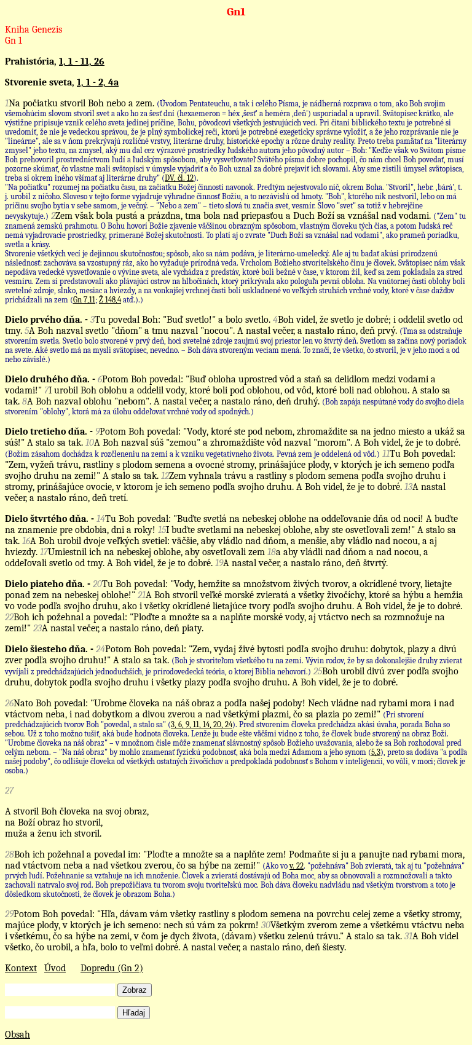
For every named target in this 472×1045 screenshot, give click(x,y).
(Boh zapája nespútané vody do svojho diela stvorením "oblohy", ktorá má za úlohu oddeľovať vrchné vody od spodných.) (234, 406)
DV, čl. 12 (179, 178)
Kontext (21, 968)
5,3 (375, 752)
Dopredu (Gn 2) (112, 968)
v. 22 (296, 865)
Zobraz (134, 990)
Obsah (17, 1034)
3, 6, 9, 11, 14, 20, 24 (201, 724)
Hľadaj (133, 1012)
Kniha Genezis (33, 29)
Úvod (55, 968)
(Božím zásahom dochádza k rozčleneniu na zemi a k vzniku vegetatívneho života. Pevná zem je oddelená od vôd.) (192, 454)
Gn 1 (13, 40)
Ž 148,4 (110, 299)
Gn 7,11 (84, 299)
